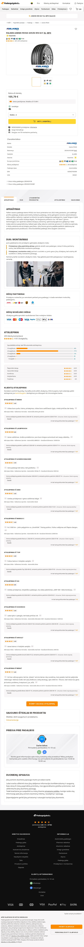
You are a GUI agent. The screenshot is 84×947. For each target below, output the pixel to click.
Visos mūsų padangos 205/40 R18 (20, 181)
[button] (42, 101)
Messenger (37, 888)
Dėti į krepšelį (44, 121)
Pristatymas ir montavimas (67, 9)
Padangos (5, 9)
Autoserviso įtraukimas (21, 850)
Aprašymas (9, 200)
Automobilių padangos (63, 839)
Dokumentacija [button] (12, 720)
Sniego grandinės (26, 9)
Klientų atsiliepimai (51, 3)
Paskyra (80, 3)
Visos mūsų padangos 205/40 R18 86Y (21, 184)
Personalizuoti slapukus (66, 932)
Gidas (54, 9)
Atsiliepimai (59, 200)
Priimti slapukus (66, 927)
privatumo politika (52, 791)
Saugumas (75, 200)
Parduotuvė (45, 9)
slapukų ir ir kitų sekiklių (8, 942)
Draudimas (21, 839)
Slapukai (21, 867)
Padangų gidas (21, 842)
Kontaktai (66, 3)
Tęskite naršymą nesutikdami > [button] (73, 914)
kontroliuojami (20, 393)
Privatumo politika (21, 864)
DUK (21, 200)
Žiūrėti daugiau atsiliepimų (42, 704)
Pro (38, 3)
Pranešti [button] (9, 419)
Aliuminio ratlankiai (63, 846)
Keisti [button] (75, 150)
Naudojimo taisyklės (21, 857)
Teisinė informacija (21, 853)
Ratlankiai (14, 9)
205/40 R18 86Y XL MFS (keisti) (43, 16)
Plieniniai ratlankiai (63, 842)
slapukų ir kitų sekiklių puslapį (20, 936)
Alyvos (37, 9)
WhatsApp (36, 883)
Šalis (21, 860)
